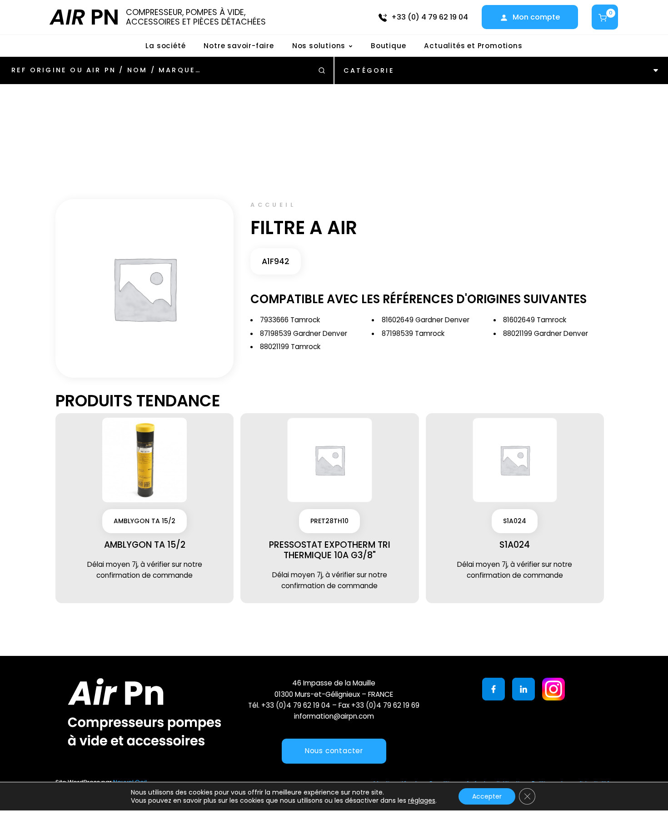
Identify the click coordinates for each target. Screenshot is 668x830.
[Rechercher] (321, 70)
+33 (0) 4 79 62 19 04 (429, 17)
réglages (421, 800)
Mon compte (536, 17)
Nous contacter (334, 750)
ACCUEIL (273, 205)
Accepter (487, 796)
